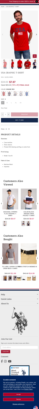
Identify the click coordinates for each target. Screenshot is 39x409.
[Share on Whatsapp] (6, 129)
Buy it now (20, 120)
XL (16, 102)
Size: (3, 99)
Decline (18, 399)
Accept (18, 394)
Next (36, 34)
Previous (2, 34)
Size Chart (4, 108)
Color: (7, 89)
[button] (33, 183)
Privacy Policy (28, 389)
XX (20, 102)
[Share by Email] (9, 129)
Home (2, 6)
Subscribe (5, 351)
